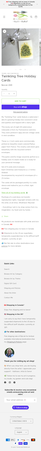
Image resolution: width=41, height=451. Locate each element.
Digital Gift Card (10, 283)
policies (5, 246)
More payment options (20, 112)
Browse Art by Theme (12, 278)
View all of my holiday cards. (13, 193)
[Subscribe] (34, 400)
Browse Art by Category (13, 274)
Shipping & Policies (14, 342)
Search (6, 269)
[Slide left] (16, 69)
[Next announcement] (37, 4)
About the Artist (10, 293)
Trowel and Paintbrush (23, 447)
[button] (4, 17)
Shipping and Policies (12, 288)
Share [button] (6, 216)
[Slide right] (25, 69)
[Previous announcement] (4, 4)
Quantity (4, 89)
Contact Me (8, 297)
